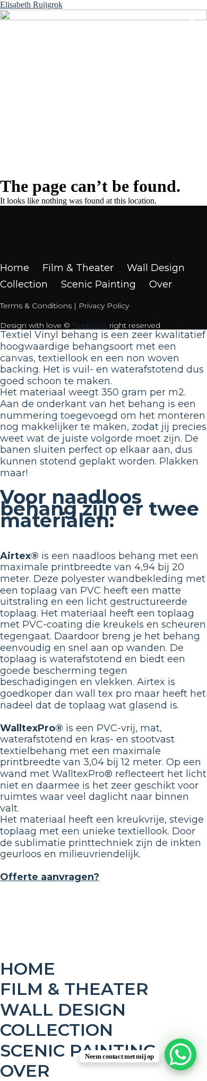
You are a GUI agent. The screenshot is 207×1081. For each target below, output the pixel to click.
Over (160, 284)
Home (14, 268)
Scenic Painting (98, 284)
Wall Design (156, 268)
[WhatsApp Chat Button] (180, 1054)
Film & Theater (78, 268)
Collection (24, 284)
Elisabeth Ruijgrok (31, 4)
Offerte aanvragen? (49, 877)
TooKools (89, 325)
